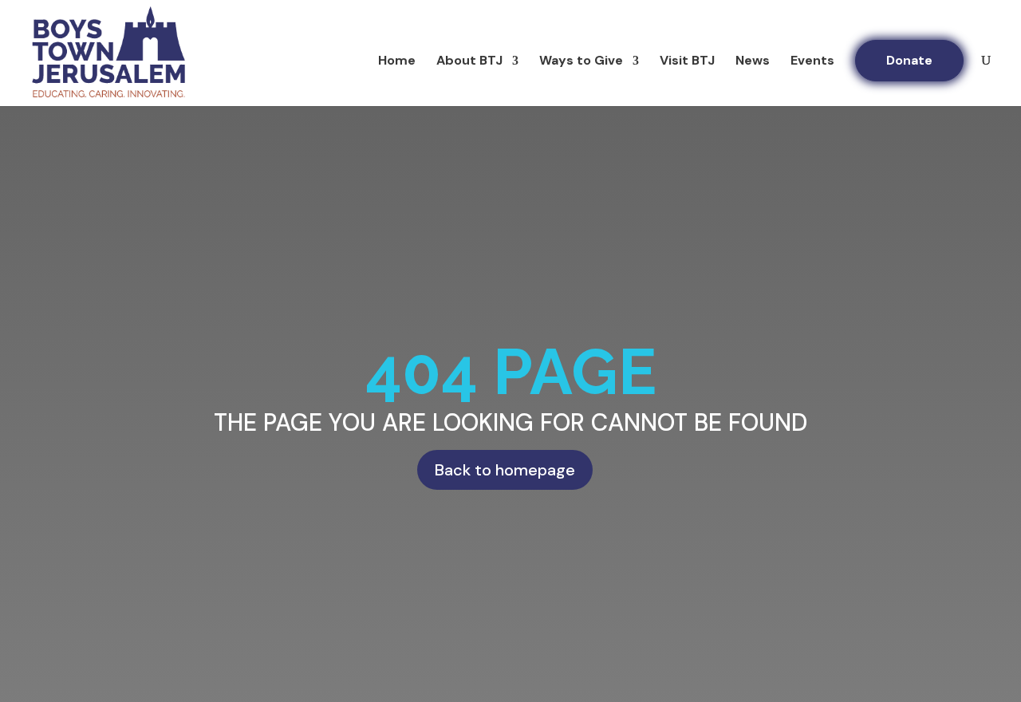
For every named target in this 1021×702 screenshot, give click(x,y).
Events (812, 62)
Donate (909, 60)
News (752, 62)
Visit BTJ (687, 62)
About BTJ (469, 62)
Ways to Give (581, 62)
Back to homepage (505, 469)
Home (397, 62)
